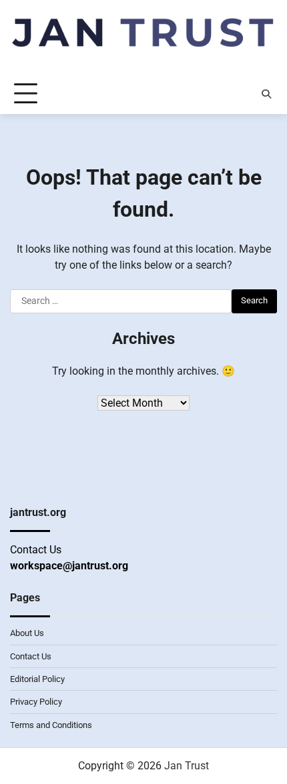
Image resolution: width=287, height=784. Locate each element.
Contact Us (30, 656)
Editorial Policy (37, 679)
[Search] (266, 94)
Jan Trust (186, 765)
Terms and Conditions (51, 725)
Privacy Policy (36, 702)
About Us (27, 633)
